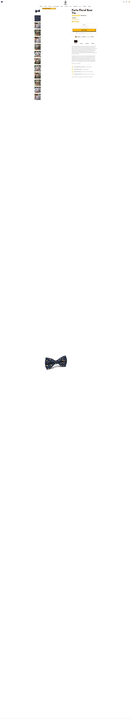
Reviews (89, 6)
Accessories (75, 6)
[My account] (127, 1)
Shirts (46, 6)
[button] (123, 1)
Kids (70, 6)
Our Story (84, 6)
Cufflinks (66, 6)
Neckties (41, 6)
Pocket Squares (56, 6)
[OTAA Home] (65, 2)
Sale (80, 6)
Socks (62, 6)
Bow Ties (50, 6)
